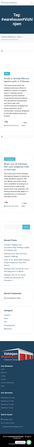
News (7, 73)
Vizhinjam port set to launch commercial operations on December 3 (14, 277)
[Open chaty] (28, 442)
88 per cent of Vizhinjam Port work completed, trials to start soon (16, 167)
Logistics (7, 315)
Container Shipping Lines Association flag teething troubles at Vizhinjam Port (16, 247)
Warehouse (8, 329)
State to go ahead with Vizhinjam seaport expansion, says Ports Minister (17, 262)
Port (5, 322)
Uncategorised (10, 159)
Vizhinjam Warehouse (12, 125)
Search (26, 227)
